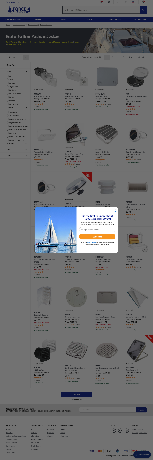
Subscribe (97, 236)
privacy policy (91, 242)
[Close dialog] (115, 210)
